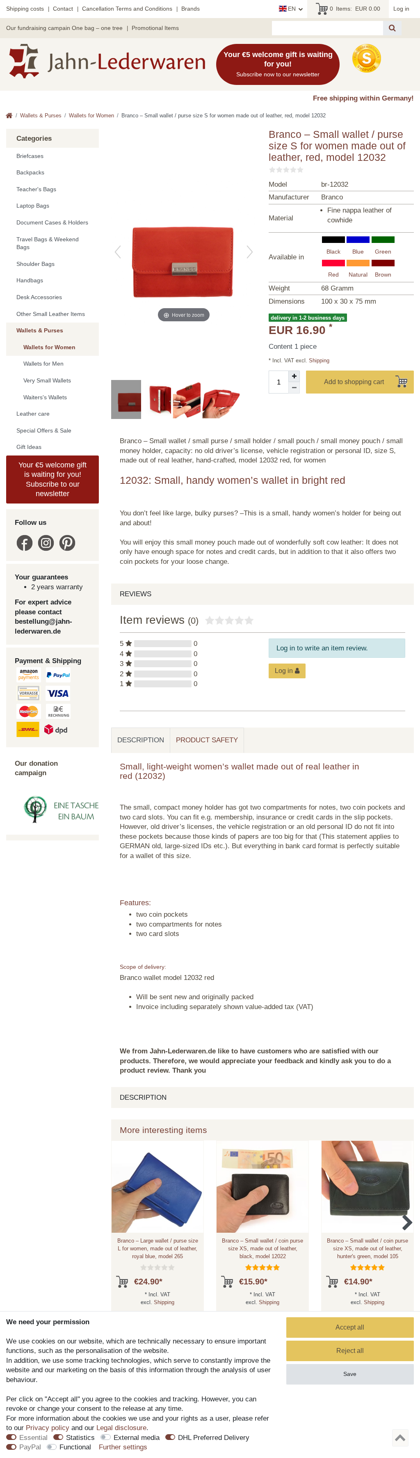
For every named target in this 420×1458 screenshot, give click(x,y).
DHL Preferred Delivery (213, 1438)
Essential (33, 1438)
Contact (63, 8)
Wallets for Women (91, 115)
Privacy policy (47, 1428)
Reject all (350, 1350)
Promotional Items (155, 28)
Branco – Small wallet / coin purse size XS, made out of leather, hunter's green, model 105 (367, 1248)
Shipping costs (25, 8)
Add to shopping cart (354, 381)
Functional (75, 1447)
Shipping (318, 360)
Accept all (350, 1327)
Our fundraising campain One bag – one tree (64, 28)
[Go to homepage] (9, 116)
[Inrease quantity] (294, 376)
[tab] (140, 740)
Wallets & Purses (41, 115)
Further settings (123, 1447)
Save (349, 1374)
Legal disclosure (121, 1428)
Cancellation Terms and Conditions (127, 8)
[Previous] (117, 251)
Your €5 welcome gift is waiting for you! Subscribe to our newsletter (52, 479)
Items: (355, 8)
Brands (190, 8)
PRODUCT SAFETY (207, 740)
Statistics (80, 1438)
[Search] (392, 28)
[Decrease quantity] (294, 388)
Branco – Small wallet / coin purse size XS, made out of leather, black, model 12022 (262, 1248)
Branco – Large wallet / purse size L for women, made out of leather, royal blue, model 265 (157, 1248)
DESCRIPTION (140, 740)
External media (137, 1438)
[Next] (249, 251)
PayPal (30, 1447)
